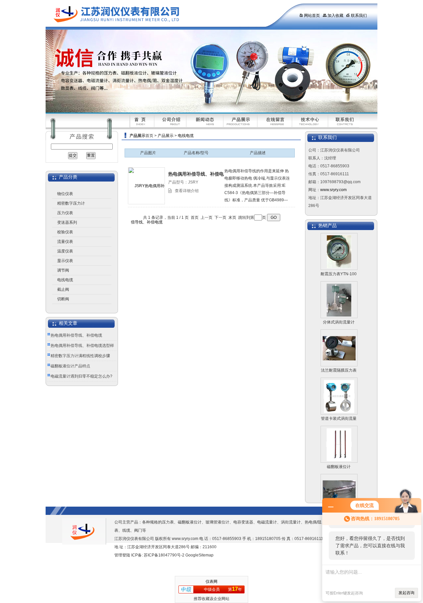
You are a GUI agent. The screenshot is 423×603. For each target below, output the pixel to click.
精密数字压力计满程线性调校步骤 (80, 355)
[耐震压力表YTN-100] (339, 244)
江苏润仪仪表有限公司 (166, 15)
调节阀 (63, 270)
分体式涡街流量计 (339, 315)
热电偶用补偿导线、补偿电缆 (76, 335)
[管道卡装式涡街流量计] (339, 388)
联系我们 (359, 15)
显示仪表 (65, 260)
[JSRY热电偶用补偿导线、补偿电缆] (146, 203)
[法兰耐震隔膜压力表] (339, 340)
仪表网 (211, 581)
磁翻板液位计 (339, 459)
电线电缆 (65, 280)
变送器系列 (67, 222)
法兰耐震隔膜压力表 (339, 363)
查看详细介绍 (187, 190)
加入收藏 (335, 15)
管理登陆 (122, 555)
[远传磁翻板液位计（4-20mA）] (339, 485)
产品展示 (165, 135)
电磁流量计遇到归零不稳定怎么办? (81, 376)
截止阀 (63, 289)
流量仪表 (65, 241)
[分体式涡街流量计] (339, 292)
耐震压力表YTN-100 (339, 266)
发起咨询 (406, 592)
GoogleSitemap (199, 555)
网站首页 (312, 15)
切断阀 (63, 299)
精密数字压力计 (71, 203)
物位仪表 (65, 193)
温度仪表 (65, 251)
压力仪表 (65, 213)
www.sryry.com (333, 189)
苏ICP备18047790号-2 (164, 555)
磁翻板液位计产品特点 (70, 366)
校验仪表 (65, 232)
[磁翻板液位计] (339, 437)
